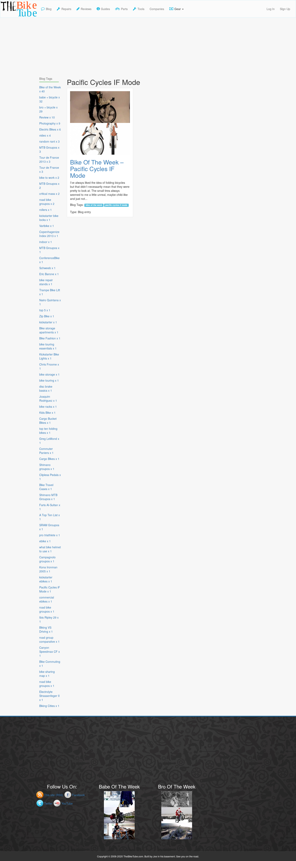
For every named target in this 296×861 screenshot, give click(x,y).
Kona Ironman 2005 (48, 569)
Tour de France (49, 169)
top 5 (44, 310)
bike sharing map (47, 674)
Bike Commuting (49, 664)
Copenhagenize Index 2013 (49, 234)
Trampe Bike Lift (49, 292)
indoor (45, 242)
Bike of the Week (94, 205)
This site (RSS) (53, 795)
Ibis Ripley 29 (49, 619)
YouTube (67, 803)
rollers (45, 210)
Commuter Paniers (46, 451)
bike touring (49, 380)
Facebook (78, 795)
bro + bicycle (48, 109)
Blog (49, 9)
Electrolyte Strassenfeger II (49, 696)
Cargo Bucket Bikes (48, 421)
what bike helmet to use (50, 549)
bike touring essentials (48, 346)
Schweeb (47, 268)
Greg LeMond (49, 441)
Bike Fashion (49, 338)
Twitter (48, 803)
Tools (141, 9)
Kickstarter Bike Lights (49, 356)
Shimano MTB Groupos (48, 497)
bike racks (48, 406)
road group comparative (49, 639)
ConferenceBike (49, 260)
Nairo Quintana (50, 302)
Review (47, 117)
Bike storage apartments (48, 330)
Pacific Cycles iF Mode (116, 205)
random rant (49, 141)
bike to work (49, 178)
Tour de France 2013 (49, 159)
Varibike (46, 226)
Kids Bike (47, 413)
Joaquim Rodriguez (48, 398)
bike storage (49, 374)
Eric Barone (49, 274)
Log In (271, 9)
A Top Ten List (49, 517)
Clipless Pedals (50, 477)
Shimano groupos (46, 467)
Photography (49, 123)
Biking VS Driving (46, 629)
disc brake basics (45, 388)
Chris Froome (49, 366)
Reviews (86, 9)
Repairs (66, 9)
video (45, 135)
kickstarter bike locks (48, 218)
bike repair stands (46, 282)
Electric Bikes (50, 129)
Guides (105, 9)
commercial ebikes (46, 599)
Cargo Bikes (49, 459)
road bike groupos (46, 202)
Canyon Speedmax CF (49, 651)
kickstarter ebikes (45, 579)
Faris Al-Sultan (49, 507)
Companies (157, 9)
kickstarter (48, 322)
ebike (45, 541)
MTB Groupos (49, 149)
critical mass (49, 194)
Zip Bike (46, 316)
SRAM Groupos (49, 527)
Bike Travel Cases (46, 487)
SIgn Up (285, 9)
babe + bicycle (49, 99)
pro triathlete (49, 535)
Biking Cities (49, 706)
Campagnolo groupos (47, 559)
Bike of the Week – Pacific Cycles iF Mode (97, 169)
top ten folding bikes (48, 431)
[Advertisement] (148, 46)
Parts (124, 9)
